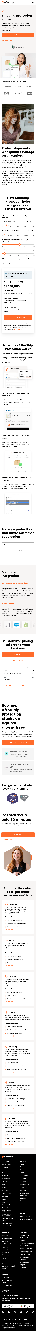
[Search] (29, 2)
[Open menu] (32, 2)
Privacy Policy (18, 329)
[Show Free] (16, 691)
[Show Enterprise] (19, 691)
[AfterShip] (8, 2)
